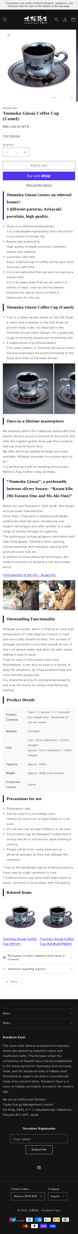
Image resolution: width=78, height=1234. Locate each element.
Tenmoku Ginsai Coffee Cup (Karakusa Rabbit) (57, 941)
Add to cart (39, 165)
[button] (5, 19)
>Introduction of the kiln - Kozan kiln (29, 575)
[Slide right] (71, 97)
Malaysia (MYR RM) (25, 1196)
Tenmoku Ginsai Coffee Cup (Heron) (20, 941)
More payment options (39, 185)
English (55, 1196)
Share (13, 981)
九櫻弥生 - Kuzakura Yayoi (45, 1210)
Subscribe (39, 1149)
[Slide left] (63, 97)
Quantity (8, 144)
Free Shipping (11, 135)
